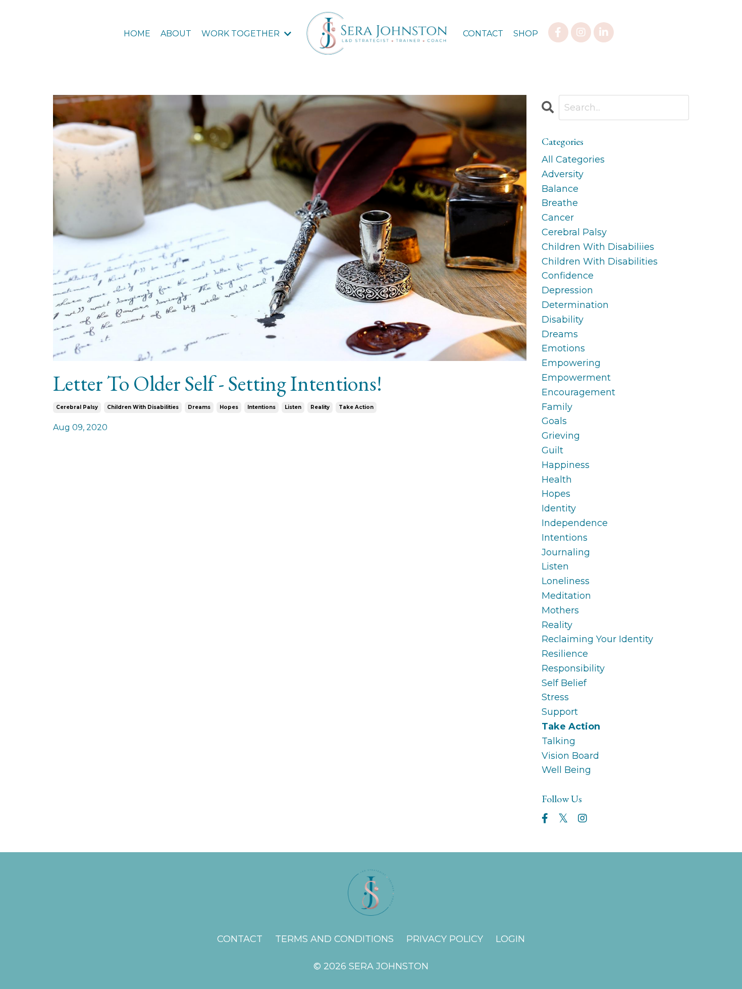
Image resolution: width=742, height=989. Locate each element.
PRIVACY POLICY (444, 939)
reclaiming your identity (597, 639)
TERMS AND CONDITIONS (334, 939)
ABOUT (176, 33)
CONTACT (483, 33)
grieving (561, 435)
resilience (565, 653)
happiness (566, 465)
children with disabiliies (598, 246)
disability (563, 319)
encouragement (578, 392)
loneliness (566, 581)
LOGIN (510, 939)
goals (554, 421)
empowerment (576, 377)
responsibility (573, 668)
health (557, 479)
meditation (566, 595)
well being (566, 769)
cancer (558, 217)
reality (320, 407)
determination (575, 304)
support (560, 711)
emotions (563, 348)
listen (293, 407)
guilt (552, 450)
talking (558, 741)
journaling (566, 552)
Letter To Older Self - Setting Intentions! (217, 383)
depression (567, 290)
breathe (560, 203)
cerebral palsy (77, 407)
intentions (261, 407)
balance (560, 188)
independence (575, 523)
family (557, 406)
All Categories (573, 159)
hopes (229, 407)
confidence (568, 275)
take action (356, 407)
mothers (560, 610)
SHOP (525, 33)
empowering (571, 363)
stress (555, 697)
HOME (137, 33)
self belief (564, 683)
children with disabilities (143, 407)
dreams (199, 407)
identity (559, 508)
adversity (563, 174)
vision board (570, 755)
